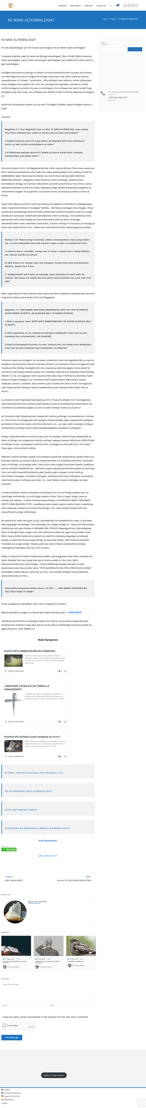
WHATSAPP (75, 612)
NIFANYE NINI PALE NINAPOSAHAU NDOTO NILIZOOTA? (47, 962)
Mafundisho (75, 6)
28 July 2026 (41, 959)
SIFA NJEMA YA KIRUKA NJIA (75, 961)
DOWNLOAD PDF (49, 856)
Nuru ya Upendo (14, 967)
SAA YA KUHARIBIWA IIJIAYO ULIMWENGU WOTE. (29, 791)
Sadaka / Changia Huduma (53, 1075)
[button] (110, 5)
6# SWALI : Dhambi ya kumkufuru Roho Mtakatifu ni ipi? (34, 772)
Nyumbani (62, 6)
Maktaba (88, 6)
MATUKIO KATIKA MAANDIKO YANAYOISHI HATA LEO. (15, 962)
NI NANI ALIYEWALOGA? (18, 40)
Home (105, 19)
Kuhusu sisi (101, 6)
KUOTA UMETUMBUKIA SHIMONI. (21, 809)
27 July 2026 (74, 959)
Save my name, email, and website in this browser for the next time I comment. (46, 1016)
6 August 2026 (9, 959)
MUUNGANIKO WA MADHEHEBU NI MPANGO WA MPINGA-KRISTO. (37, 828)
